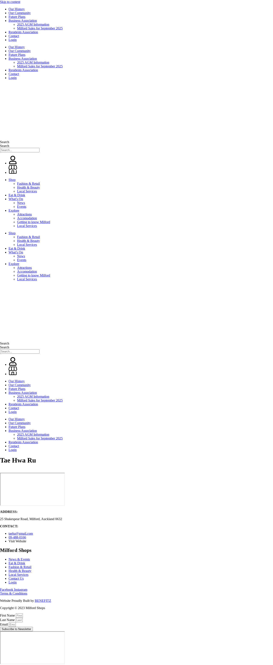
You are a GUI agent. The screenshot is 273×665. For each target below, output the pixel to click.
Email (4, 624)
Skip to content (10, 2)
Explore (14, 210)
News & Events (19, 559)
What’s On (16, 199)
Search (4, 142)
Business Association (23, 20)
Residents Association (23, 32)
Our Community (20, 13)
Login (13, 40)
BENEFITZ (43, 600)
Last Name (8, 620)
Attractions (24, 214)
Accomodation (27, 218)
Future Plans (17, 17)
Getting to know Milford (33, 222)
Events (21, 206)
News (21, 203)
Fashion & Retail (28, 183)
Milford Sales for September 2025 (40, 28)
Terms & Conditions (13, 593)
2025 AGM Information (33, 24)
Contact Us (16, 578)
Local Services (27, 191)
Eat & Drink (17, 195)
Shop (12, 180)
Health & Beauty (28, 187)
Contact (14, 36)
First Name (8, 615)
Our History (17, 9)
